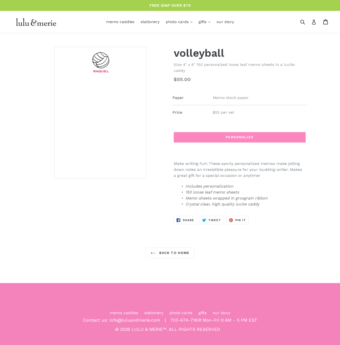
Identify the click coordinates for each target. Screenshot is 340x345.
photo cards (180, 21)
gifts (206, 21)
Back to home (174, 253)
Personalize (239, 137)
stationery (150, 21)
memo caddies (120, 21)
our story (225, 21)
